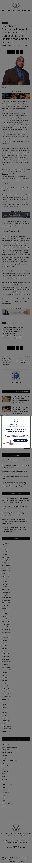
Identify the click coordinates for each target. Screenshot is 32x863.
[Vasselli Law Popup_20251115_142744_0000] (16, 448)
